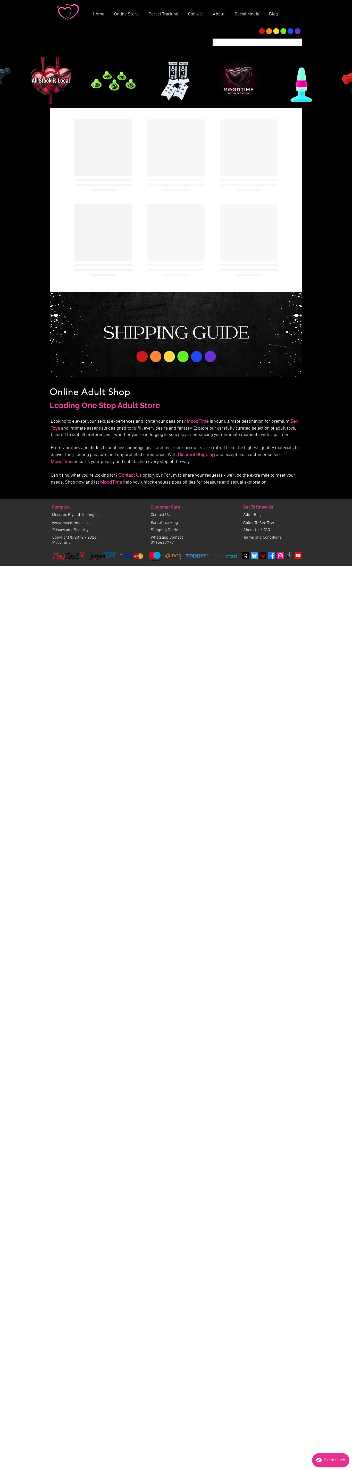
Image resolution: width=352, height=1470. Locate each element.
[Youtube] (298, 979)
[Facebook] (271, 979)
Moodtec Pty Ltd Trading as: (76, 938)
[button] (220, 12)
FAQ (266, 953)
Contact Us (130, 899)
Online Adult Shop (90, 815)
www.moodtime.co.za (71, 946)
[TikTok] (289, 979)
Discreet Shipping (196, 878)
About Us (252, 953)
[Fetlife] (262, 979)
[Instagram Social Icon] (280, 979)
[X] (245, 979)
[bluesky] (254, 979)
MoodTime (198, 845)
